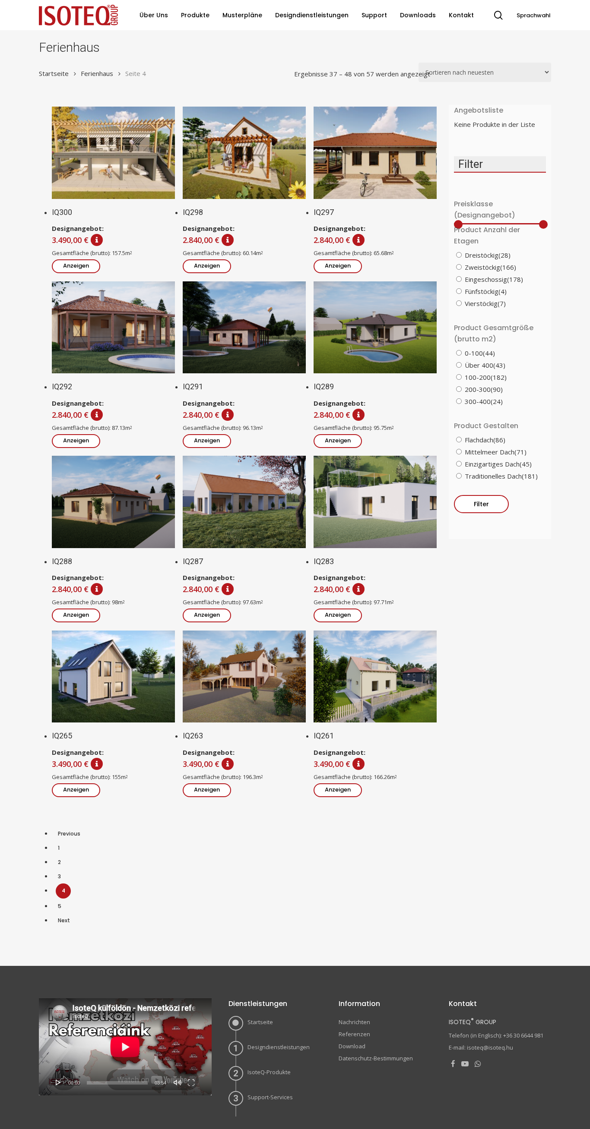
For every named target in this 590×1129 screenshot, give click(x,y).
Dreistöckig (488, 255)
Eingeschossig (494, 279)
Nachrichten (354, 1022)
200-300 (484, 389)
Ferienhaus (97, 73)
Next (64, 920)
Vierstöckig (485, 303)
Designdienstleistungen (278, 1047)
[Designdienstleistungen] (96, 240)
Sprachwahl (534, 15)
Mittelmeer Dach (496, 452)
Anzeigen (76, 266)
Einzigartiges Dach (498, 464)
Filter (481, 504)
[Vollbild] (191, 1082)
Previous (69, 833)
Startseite (54, 73)
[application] (125, 1046)
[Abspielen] (58, 1082)
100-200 (486, 377)
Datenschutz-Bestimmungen (376, 1058)
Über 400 (485, 365)
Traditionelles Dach (501, 476)
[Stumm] (177, 1082)
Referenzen (354, 1034)
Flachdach (485, 439)
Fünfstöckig (486, 291)
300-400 (484, 401)
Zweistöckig (490, 267)
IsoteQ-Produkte (269, 1072)
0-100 (480, 353)
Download (352, 1046)
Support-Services (270, 1097)
